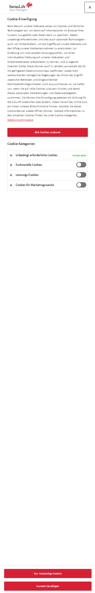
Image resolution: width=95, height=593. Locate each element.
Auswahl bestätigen (47, 586)
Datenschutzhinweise (20, 119)
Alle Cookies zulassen (48, 132)
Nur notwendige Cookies (48, 573)
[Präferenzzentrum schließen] (90, 7)
